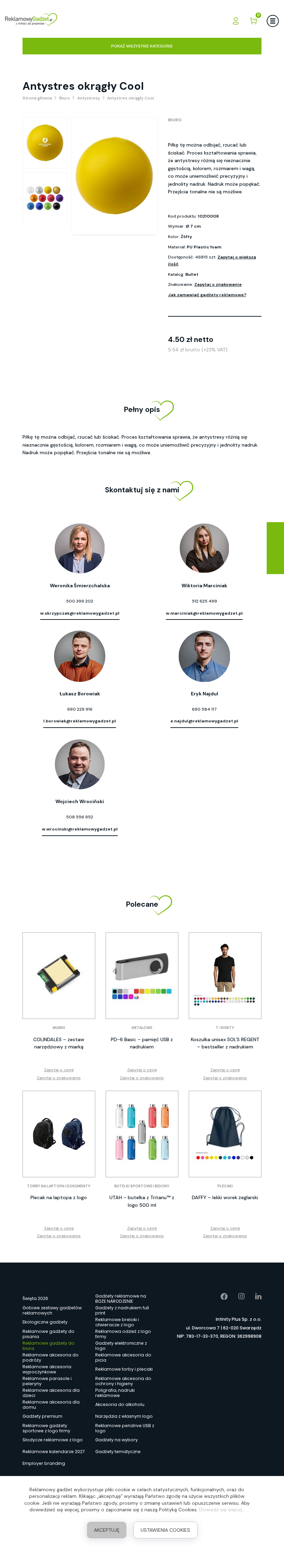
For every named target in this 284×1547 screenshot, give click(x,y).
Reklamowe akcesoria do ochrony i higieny (123, 1381)
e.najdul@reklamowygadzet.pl (204, 721)
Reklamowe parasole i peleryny (47, 1381)
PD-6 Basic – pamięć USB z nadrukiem (142, 1043)
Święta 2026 (35, 1298)
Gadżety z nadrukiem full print (122, 1310)
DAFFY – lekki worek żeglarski (225, 1197)
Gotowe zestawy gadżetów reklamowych (52, 1310)
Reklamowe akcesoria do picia (123, 1357)
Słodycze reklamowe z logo (53, 1440)
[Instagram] (236, 1296)
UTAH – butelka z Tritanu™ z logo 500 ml (141, 1201)
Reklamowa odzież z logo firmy (123, 1333)
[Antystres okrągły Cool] (45, 143)
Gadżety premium (42, 1416)
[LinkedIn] (253, 1296)
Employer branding (44, 1463)
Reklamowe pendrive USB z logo (124, 1428)
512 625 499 (204, 601)
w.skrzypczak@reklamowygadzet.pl (79, 613)
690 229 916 (79, 709)
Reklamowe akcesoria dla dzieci (51, 1392)
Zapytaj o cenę (59, 1070)
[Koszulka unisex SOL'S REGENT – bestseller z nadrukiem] (225, 975)
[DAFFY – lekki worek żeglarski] (225, 1134)
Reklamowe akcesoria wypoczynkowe (47, 1369)
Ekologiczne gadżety (45, 1322)
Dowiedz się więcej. (221, 1509)
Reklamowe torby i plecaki (124, 1369)
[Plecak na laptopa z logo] (59, 1134)
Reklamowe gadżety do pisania (48, 1333)
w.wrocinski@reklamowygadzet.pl (80, 829)
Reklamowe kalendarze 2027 (54, 1451)
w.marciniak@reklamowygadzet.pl (204, 613)
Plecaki (225, 1186)
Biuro (174, 120)
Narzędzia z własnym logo (124, 1416)
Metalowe (142, 1028)
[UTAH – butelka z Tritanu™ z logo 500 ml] (142, 1134)
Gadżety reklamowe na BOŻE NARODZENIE (120, 1298)
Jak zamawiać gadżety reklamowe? (207, 295)
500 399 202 (79, 601)
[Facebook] (219, 1296)
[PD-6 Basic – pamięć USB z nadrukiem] (142, 975)
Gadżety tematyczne (118, 1451)
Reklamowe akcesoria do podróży (51, 1357)
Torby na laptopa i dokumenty (58, 1186)
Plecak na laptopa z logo (58, 1197)
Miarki (59, 1028)
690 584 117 (204, 709)
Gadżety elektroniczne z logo (121, 1345)
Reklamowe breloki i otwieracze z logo (117, 1322)
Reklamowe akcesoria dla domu (51, 1404)
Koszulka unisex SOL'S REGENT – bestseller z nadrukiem (225, 1043)
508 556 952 (79, 817)
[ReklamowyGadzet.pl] (31, 20)
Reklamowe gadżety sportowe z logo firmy (46, 1428)
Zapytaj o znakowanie (218, 284)
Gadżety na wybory (116, 1440)
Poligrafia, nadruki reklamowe (115, 1392)
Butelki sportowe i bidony (141, 1186)
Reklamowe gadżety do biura (48, 1345)
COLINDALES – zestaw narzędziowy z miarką (58, 1043)
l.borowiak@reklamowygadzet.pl (79, 721)
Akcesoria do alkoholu (119, 1404)
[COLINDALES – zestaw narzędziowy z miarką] (59, 975)
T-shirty (225, 1028)
